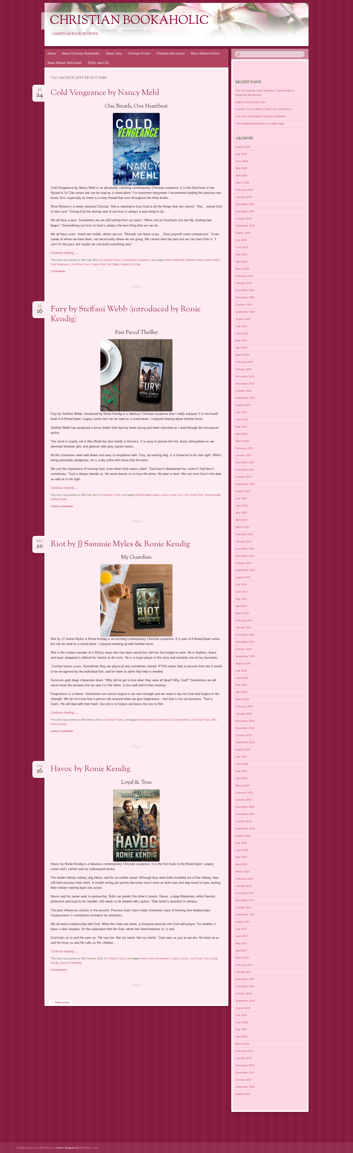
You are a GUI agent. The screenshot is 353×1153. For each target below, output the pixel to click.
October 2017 (244, 907)
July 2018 (241, 842)
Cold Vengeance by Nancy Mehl (105, 93)
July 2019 (241, 756)
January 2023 (244, 455)
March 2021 (243, 613)
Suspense (144, 259)
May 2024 (241, 340)
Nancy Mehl (99, 264)
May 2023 (241, 426)
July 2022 (241, 498)
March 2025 (243, 268)
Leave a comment (62, 506)
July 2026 (241, 154)
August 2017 (243, 921)
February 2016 (244, 1050)
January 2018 (244, 885)
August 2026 (243, 146)
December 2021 (245, 548)
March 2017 (243, 957)
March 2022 (243, 527)
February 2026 (244, 189)
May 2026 (241, 168)
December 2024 (245, 290)
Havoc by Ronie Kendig (90, 769)
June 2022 (242, 505)
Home (52, 53)
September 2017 (245, 914)
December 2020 (245, 634)
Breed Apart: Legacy (168, 958)
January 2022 (244, 541)
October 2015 (244, 1079)
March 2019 (243, 785)
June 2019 (242, 763)
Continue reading (64, 253)
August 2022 (243, 491)
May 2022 (241, 512)
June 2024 (242, 333)
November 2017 (245, 900)
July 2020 (241, 670)
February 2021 (244, 620)
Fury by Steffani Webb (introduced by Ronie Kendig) (126, 314)
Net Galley (113, 264)
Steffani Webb (59, 499)
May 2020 (241, 684)
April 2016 (241, 1036)
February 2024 (244, 362)
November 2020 (245, 641)
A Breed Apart (146, 719)
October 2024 (244, 304)
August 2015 (243, 1093)
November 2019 (245, 728)
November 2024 (245, 297)
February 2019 (244, 792)
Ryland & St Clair (130, 264)
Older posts (60, 1002)
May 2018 (241, 857)
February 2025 (244, 276)
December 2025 (245, 204)
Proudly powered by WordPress (34, 1147)
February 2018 (244, 878)
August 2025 (243, 232)
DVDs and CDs (98, 63)
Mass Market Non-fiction (65, 63)
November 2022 (245, 469)
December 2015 (245, 1065)
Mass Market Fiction (205, 53)
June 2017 (242, 936)
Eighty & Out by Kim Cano (251, 102)
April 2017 (241, 950)
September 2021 (245, 570)
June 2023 (242, 419)
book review (212, 259)
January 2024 (244, 369)
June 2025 (242, 247)
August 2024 (243, 319)
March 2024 (243, 354)
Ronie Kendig (212, 494)
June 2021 (242, 591)
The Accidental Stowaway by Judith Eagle (260, 123)
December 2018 (245, 806)
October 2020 (244, 649)
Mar (39, 542)
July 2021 (241, 584)
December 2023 (245, 376)
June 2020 (242, 677)
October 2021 (244, 563)
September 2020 (245, 656)
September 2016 (245, 1000)
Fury (180, 494)
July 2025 (241, 240)
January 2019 (244, 799)
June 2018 (242, 850)
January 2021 (244, 627)
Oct (40, 767)
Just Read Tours (81, 264)
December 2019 (245, 720)
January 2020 (244, 713)
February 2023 (244, 448)
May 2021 (241, 598)
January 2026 (244, 197)
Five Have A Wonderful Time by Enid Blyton (261, 116)
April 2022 (241, 519)
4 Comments (59, 969)
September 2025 (245, 225)
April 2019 (241, 778)
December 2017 (245, 893)
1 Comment (58, 271)
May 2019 (241, 771)
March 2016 (243, 1043)
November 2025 (245, 211)
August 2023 (243, 405)
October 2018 (244, 821)
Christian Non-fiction (171, 53)
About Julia (114, 53)
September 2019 (245, 742)
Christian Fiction (139, 53)
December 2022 (245, 462)
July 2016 (241, 1015)
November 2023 (245, 383)
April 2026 (241, 175)
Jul (39, 91)
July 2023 (241, 412)
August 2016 (243, 1007)
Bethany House (195, 259)
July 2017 (241, 928)
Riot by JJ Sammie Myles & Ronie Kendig (120, 544)
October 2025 (244, 218)
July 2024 (241, 326)
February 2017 (244, 964)
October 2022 (244, 476)
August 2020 (243, 663)
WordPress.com (88, 1147)
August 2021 (243, 577)
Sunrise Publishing (70, 962)
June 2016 (242, 1022)
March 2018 (243, 871)
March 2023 (243, 441)
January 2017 (244, 971)
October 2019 (244, 735)
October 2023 (244, 390)
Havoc (185, 958)
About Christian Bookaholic (81, 53)
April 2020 (241, 692)
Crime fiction (129, 259)
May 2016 (241, 1029)
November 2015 (245, 1072)
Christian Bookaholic (129, 21)
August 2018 (243, 835)
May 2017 (241, 943)
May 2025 (241, 254)
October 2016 (244, 993)
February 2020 (244, 706)
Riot (214, 719)
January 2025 (244, 283)
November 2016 (245, 986)
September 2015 (245, 1086)
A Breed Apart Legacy (148, 494)
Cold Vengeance (60, 264)
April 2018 (241, 864)
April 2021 (241, 606)
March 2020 (243, 699)
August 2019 (243, 749)
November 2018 (245, 814)
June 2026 (242, 161)
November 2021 (245, 555)
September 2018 (245, 828)
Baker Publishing (174, 259)
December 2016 (245, 979)
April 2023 (241, 433)
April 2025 (241, 261)
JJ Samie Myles (180, 719)
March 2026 (243, 182)
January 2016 (244, 1058)
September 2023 (245, 397)
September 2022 (245, 484)
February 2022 (244, 534)
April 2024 (241, 347)
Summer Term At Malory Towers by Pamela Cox (264, 109)
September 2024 (245, 311)
